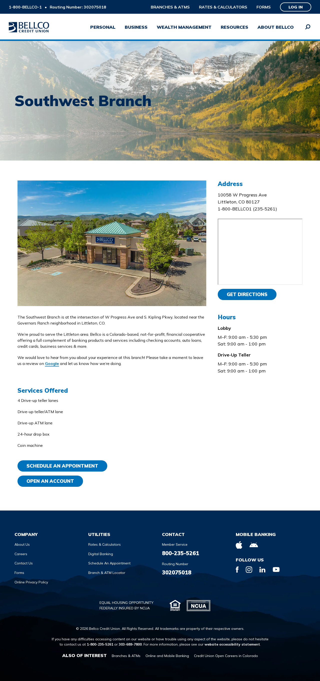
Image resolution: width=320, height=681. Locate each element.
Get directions (247, 294)
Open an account (50, 481)
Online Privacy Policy (31, 582)
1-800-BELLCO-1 (25, 6)
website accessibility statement (232, 644)
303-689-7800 (130, 644)
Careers (20, 554)
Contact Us (23, 563)
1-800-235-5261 (100, 644)
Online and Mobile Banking (167, 656)
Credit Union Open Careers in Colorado (226, 656)
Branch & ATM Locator (106, 572)
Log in (295, 6)
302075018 (176, 572)
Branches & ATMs (170, 6)
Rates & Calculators (223, 6)
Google (52, 363)
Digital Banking (100, 554)
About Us (22, 544)
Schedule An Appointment (62, 466)
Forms (263, 6)
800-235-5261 (180, 553)
